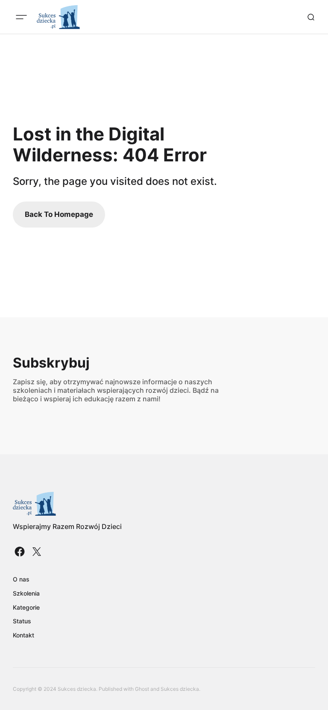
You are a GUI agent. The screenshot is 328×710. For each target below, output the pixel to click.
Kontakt (23, 635)
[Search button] (311, 17)
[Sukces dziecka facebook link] (20, 551)
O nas (21, 579)
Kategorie (26, 607)
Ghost (142, 689)
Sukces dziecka (180, 689)
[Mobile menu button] (21, 17)
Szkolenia (26, 593)
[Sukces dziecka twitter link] (36, 551)
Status (22, 621)
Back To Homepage (59, 214)
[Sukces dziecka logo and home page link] (58, 17)
